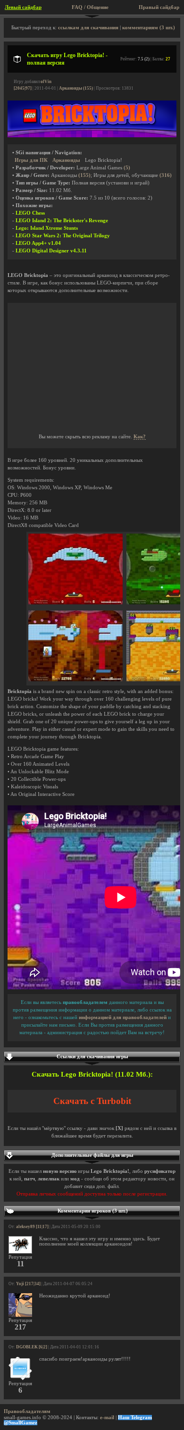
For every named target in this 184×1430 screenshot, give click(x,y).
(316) (165, 175)
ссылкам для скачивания (88, 27)
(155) (84, 175)
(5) (127, 167)
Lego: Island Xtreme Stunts (47, 228)
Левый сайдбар (23, 7)
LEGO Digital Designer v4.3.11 (51, 250)
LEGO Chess (30, 213)
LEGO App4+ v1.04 (38, 243)
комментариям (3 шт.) (148, 27)
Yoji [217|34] (28, 1283)
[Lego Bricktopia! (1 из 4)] (75, 602)
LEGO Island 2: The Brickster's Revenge (62, 220)
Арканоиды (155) (76, 88)
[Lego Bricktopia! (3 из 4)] (75, 679)
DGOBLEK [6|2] (31, 1347)
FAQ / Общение (90, 7)
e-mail (107, 1417)
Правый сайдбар (159, 7)
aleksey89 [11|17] (32, 1226)
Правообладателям (27, 1411)
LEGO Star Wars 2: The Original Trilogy (63, 235)
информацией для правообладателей (123, 1017)
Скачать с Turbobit (92, 1101)
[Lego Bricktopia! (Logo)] (92, 135)
